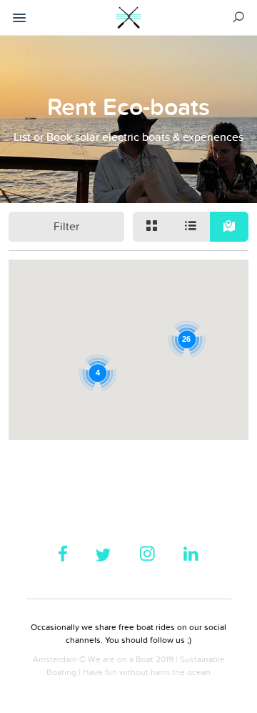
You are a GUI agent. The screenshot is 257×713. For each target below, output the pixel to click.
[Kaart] (229, 227)
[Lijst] (190, 227)
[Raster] (152, 227)
